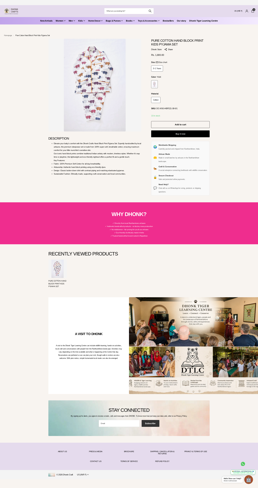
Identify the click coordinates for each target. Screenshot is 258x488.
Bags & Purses (113, 21)
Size (159, 62)
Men (71, 21)
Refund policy (162, 461)
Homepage (8, 35)
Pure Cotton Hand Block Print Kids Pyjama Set (57, 284)
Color (156, 77)
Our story (181, 21)
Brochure (129, 451)
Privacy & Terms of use (195, 451)
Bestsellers (168, 21)
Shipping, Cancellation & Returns (162, 452)
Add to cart (180, 124)
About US (62, 451)
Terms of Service (129, 461)
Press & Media (95, 451)
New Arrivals (46, 21)
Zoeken (150, 11)
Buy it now (180, 134)
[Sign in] (247, 11)
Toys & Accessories (147, 21)
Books (129, 21)
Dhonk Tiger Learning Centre (203, 21)
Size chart (163, 62)
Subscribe (150, 423)
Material (154, 93)
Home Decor (94, 21)
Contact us (95, 461)
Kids (80, 21)
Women (59, 21)
